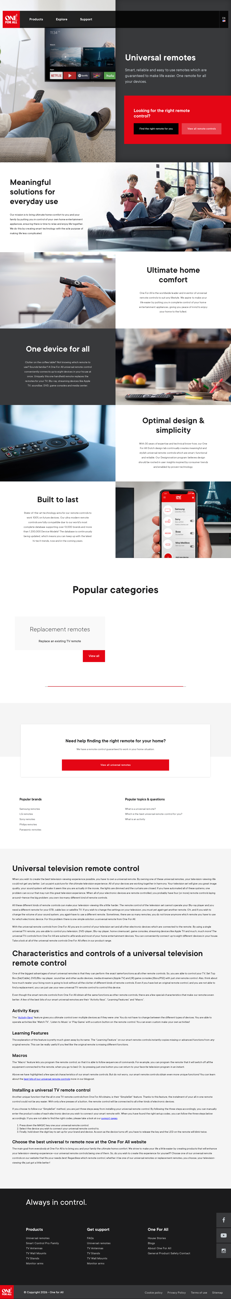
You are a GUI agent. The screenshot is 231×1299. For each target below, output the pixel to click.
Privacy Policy (176, 1292)
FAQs (90, 1238)
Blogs (151, 1243)
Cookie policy (153, 1292)
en (225, 21)
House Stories (157, 1238)
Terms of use (199, 1292)
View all (94, 656)
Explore (61, 19)
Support (86, 19)
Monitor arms (34, 1263)
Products (36, 19)
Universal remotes (38, 1238)
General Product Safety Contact (169, 1253)
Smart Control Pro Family (42, 1243)
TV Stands (32, 1258)
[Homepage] (11, 19)
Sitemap (217, 1292)
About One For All (159, 1248)
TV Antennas (34, 1248)
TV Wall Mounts (36, 1253)
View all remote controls (202, 129)
